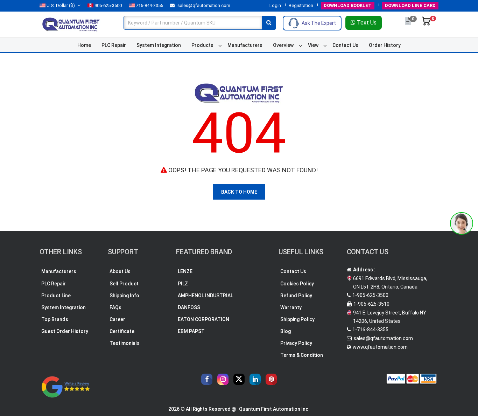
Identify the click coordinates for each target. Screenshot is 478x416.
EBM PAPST (191, 331)
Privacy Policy (296, 343)
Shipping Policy (297, 319)
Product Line (56, 295)
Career (117, 319)
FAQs (115, 307)
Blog (285, 331)
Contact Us (345, 45)
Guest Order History (64, 331)
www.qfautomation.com (380, 347)
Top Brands (54, 319)
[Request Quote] (408, 24)
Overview (283, 45)
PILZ (183, 283)
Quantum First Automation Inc (273, 409)
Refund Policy (296, 295)
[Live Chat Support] (461, 223)
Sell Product (124, 283)
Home (84, 45)
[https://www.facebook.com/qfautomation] (206, 379)
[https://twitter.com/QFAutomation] (239, 379)
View (313, 45)
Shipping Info (124, 295)
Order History (385, 45)
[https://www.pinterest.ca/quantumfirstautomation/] (271, 379)
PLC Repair (113, 45)
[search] (269, 23)
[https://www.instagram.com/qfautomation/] (223, 379)
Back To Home (239, 192)
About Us (120, 271)
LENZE (185, 271)
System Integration (158, 45)
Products (202, 45)
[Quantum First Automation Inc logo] (71, 24)
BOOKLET (348, 5)
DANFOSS (189, 307)
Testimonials (125, 343)
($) (60, 5)
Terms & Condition (301, 355)
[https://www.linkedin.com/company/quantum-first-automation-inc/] (255, 379)
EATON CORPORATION (203, 319)
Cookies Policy (297, 283)
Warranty (291, 307)
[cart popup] (426, 24)
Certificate (122, 331)
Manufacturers (244, 45)
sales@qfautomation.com (203, 5)
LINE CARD (410, 5)
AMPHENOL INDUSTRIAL (205, 295)
